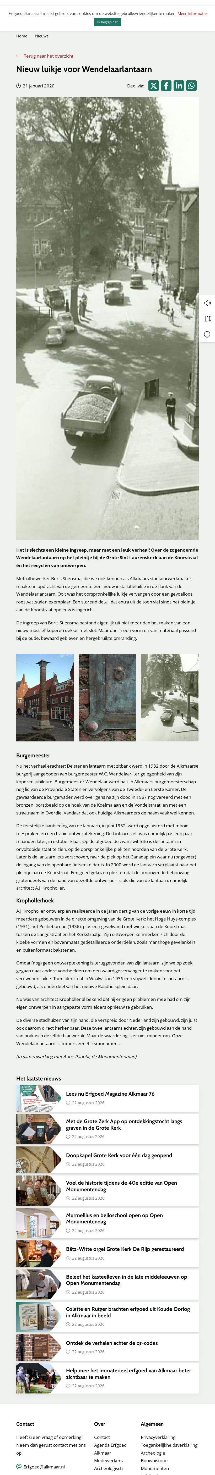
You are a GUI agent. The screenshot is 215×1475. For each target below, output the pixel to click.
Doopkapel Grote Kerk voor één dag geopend (120, 1155)
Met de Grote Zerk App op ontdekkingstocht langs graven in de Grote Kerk (124, 1124)
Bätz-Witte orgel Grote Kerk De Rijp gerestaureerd (125, 1249)
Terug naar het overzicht (48, 56)
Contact (102, 1437)
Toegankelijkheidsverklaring (169, 1445)
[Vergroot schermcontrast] (207, 334)
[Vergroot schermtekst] (207, 318)
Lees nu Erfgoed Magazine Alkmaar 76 (110, 1093)
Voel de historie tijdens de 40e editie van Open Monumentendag (121, 1185)
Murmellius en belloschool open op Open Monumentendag (114, 1218)
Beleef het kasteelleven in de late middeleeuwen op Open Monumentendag (126, 1279)
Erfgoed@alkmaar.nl (44, 1467)
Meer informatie (192, 13)
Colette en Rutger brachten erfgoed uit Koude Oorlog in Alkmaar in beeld (128, 1312)
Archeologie (153, 1453)
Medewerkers (108, 1460)
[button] (207, 303)
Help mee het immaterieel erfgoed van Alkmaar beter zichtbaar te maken (128, 1373)
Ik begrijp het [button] (107, 22)
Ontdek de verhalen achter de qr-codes (112, 1343)
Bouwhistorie (154, 1460)
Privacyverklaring (158, 1437)
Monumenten (155, 1468)
